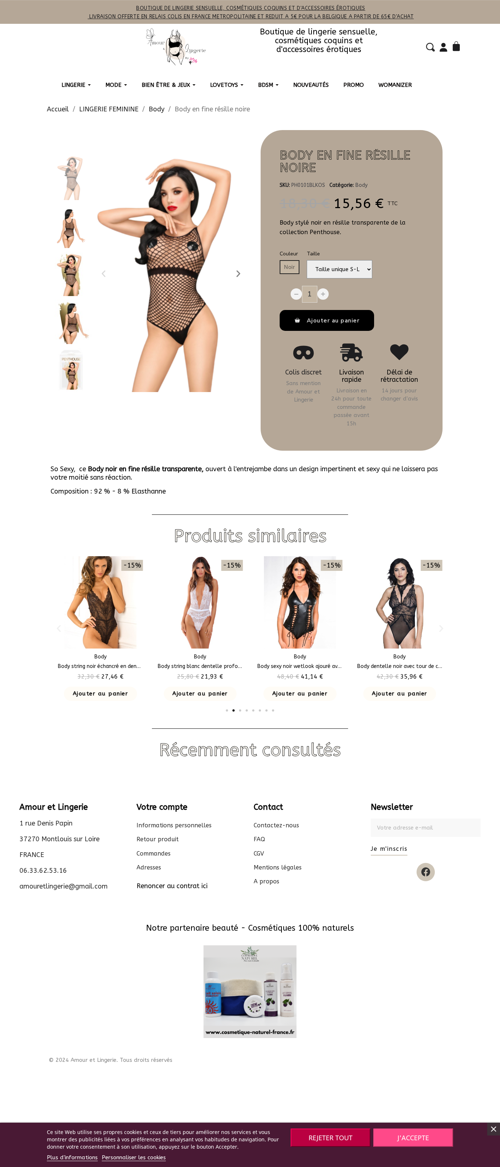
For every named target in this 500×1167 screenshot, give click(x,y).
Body (361, 185)
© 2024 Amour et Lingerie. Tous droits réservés (110, 1060)
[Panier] (457, 47)
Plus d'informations (72, 1157)
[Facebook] (426, 872)
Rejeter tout (330, 1137)
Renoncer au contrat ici (172, 886)
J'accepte (413, 1137)
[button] (103, 273)
